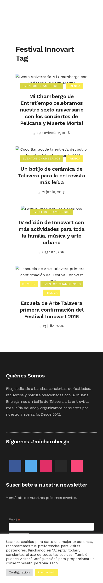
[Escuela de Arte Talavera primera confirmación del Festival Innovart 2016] (51, 274)
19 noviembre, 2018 (53, 133)
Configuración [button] (19, 572)
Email (14, 520)
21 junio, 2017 (53, 192)
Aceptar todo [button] (46, 572)
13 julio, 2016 (53, 326)
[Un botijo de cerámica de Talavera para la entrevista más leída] (51, 152)
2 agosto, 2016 (53, 252)
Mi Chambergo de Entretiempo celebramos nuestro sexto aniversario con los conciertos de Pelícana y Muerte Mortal (52, 109)
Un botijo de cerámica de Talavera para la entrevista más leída (51, 175)
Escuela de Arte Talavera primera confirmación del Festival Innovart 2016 (51, 309)
